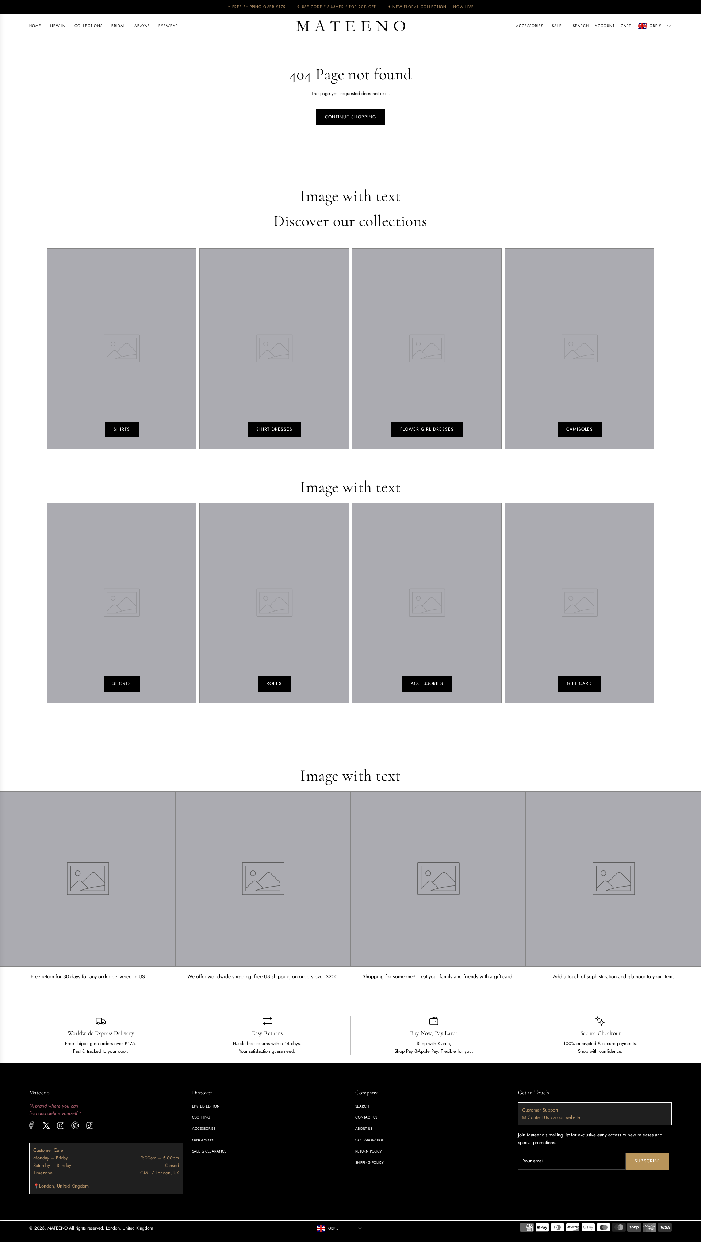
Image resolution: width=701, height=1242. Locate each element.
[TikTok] (89, 1125)
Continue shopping (350, 117)
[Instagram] (60, 1125)
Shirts (122, 429)
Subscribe (647, 1161)
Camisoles (579, 429)
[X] (46, 1125)
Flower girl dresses (427, 429)
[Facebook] (31, 1125)
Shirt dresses (274, 429)
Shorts (121, 683)
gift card (579, 683)
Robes (274, 683)
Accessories (427, 683)
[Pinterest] (75, 1125)
